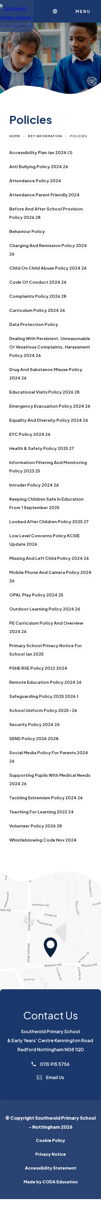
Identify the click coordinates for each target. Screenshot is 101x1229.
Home (14, 136)
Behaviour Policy (27, 231)
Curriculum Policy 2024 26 (37, 310)
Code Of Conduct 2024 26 (37, 282)
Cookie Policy (50, 1140)
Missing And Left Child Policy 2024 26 (49, 558)
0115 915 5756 (54, 1064)
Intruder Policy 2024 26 (34, 484)
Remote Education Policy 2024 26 (45, 682)
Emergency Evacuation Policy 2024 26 (49, 406)
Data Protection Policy (33, 324)
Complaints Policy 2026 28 (37, 296)
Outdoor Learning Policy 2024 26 (44, 608)
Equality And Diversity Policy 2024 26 (48, 420)
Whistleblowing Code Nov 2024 (43, 839)
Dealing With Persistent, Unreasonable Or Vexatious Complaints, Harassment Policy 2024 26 (49, 347)
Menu (83, 11)
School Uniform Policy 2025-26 (43, 710)
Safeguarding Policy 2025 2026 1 (43, 696)
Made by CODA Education (60, 1181)
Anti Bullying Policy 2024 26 (38, 166)
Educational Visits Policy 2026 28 (44, 391)
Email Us (54, 1077)
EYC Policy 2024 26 (29, 434)
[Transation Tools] (56, 11)
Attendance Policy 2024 (35, 180)
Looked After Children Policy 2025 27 (49, 521)
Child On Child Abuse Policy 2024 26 (48, 267)
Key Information (45, 136)
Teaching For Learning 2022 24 (41, 811)
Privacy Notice (50, 1154)
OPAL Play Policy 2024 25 (36, 594)
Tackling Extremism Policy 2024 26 (46, 797)
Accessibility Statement (50, 1167)
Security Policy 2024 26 (34, 724)
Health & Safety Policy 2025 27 (41, 448)
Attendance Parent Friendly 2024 (44, 194)
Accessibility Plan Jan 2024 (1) (40, 152)
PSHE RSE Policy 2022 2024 (38, 668)
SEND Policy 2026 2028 (34, 738)
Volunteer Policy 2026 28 (35, 825)
